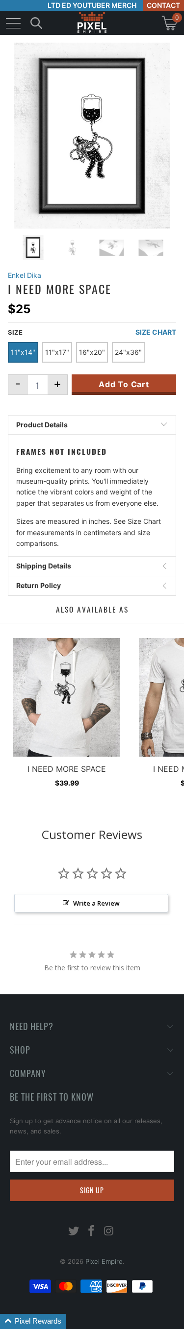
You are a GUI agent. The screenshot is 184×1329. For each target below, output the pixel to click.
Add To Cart (124, 384)
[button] (33, 1321)
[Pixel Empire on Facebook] (91, 1232)
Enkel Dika (24, 275)
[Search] (36, 23)
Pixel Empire (104, 1261)
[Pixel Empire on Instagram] (109, 1232)
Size (15, 332)
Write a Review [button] (96, 903)
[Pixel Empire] (92, 23)
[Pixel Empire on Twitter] (74, 1232)
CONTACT (163, 5)
